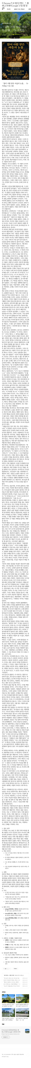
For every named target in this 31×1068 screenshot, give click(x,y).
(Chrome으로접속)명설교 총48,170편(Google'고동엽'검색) (15, 3)
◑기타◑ (6, 975)
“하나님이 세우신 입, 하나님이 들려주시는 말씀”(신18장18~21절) (12, 979)
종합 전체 (11, 975)
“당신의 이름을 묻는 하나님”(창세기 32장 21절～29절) (12, 986)
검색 (24, 3)
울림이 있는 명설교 (19, 9)
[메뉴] (28, 3)
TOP (28, 1055)
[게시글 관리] (10, 969)
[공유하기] (8, 969)
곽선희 (8, 9)
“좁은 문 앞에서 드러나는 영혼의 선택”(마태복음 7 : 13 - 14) (12, 983)
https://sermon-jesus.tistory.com (10, 1034)
